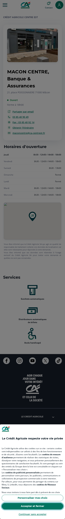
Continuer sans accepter (32, 514)
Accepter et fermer (32, 506)
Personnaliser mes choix (32, 497)
